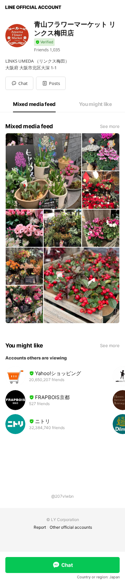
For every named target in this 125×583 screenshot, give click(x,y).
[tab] (34, 104)
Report (40, 527)
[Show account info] (44, 42)
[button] (51, 83)
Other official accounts (71, 527)
